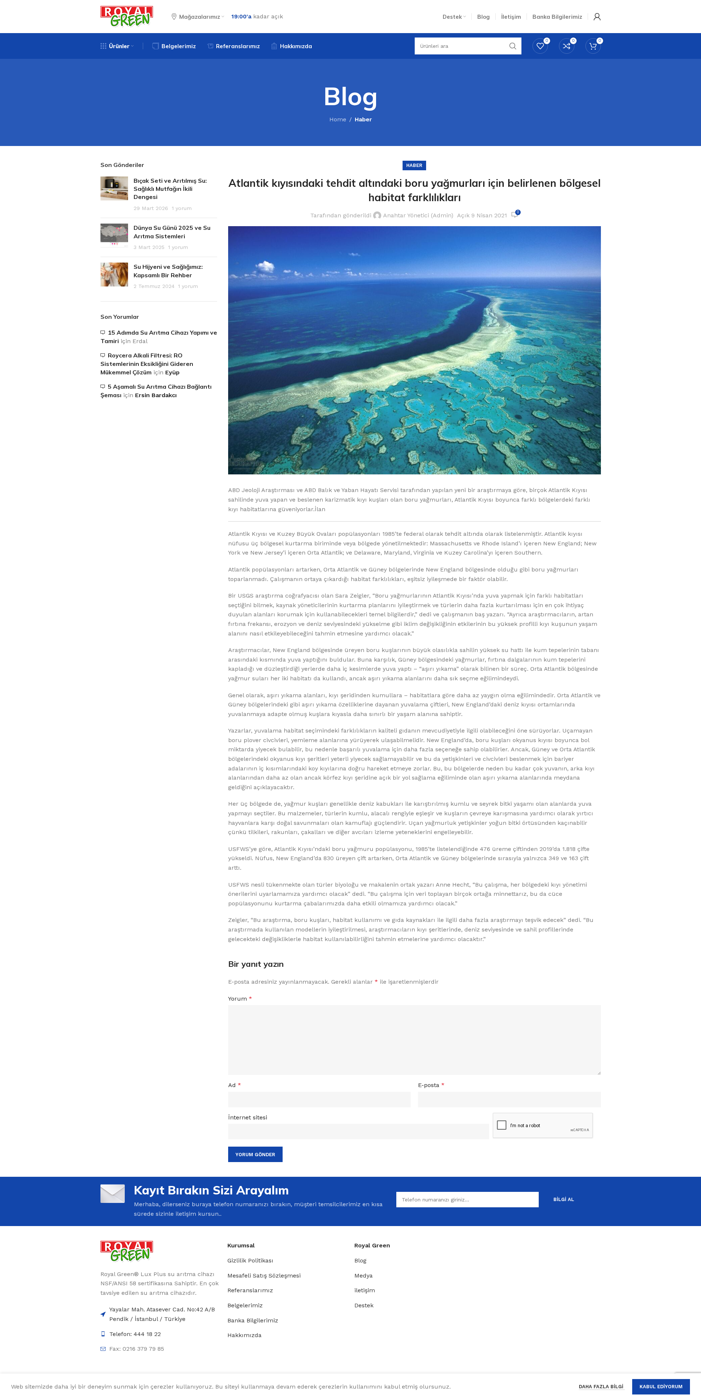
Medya (363, 1275)
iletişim (364, 1290)
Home (337, 119)
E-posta (431, 1085)
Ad (234, 1085)
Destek (363, 1305)
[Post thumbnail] (114, 195)
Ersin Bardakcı (156, 395)
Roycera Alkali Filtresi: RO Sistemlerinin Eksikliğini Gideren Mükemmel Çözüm (146, 364)
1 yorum (182, 208)
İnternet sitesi (247, 1117)
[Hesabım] (597, 16)
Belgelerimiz (245, 1305)
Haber (363, 119)
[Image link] (126, 1250)
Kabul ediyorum (661, 1386)
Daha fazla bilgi (602, 1386)
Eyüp (172, 372)
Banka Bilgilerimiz (252, 1320)
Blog (360, 1260)
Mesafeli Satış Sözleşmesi (264, 1275)
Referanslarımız (250, 1290)
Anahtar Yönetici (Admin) (418, 215)
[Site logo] (126, 16)
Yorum (240, 998)
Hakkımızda (244, 1335)
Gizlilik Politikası (250, 1260)
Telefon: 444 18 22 (135, 1333)
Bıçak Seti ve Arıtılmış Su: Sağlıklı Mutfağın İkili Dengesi (170, 189)
